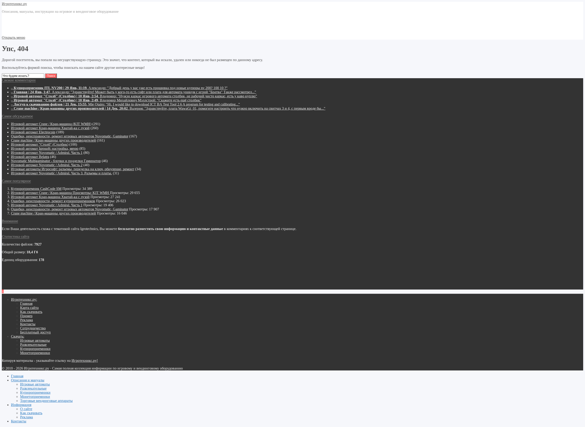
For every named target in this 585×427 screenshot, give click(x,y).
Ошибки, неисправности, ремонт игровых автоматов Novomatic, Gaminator (69, 136)
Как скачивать (31, 312)
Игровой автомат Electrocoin (33, 132)
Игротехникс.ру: (24, 299)
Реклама (26, 320)
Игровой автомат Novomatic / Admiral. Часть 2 (46, 165)
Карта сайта (29, 308)
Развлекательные (33, 345)
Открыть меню (13, 37)
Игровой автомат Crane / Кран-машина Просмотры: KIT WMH (60, 193)
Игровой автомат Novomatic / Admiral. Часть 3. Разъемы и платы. (61, 173)
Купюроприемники (35, 349)
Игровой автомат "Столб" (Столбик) (39, 144)
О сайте (26, 409)
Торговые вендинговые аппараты (46, 401)
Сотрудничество (33, 328)
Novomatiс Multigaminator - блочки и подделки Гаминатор (56, 161)
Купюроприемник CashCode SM (36, 189)
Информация (21, 405)
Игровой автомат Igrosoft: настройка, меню (44, 148)
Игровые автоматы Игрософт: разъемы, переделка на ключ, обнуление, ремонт (72, 169)
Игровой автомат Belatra (30, 157)
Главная (26, 303)
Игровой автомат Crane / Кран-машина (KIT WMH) (51, 124)
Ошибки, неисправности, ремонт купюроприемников (53, 201)
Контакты (27, 324)
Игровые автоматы (35, 340)
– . (119, 88)
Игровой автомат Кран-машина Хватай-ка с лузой (50, 128)
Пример (26, 316)
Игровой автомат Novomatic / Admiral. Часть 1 (46, 153)
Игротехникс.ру (14, 4)
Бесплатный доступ (35, 332)
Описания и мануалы (27, 380)
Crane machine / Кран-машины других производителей (53, 140)
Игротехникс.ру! (85, 360)
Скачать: (17, 336)
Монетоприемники (35, 353)
